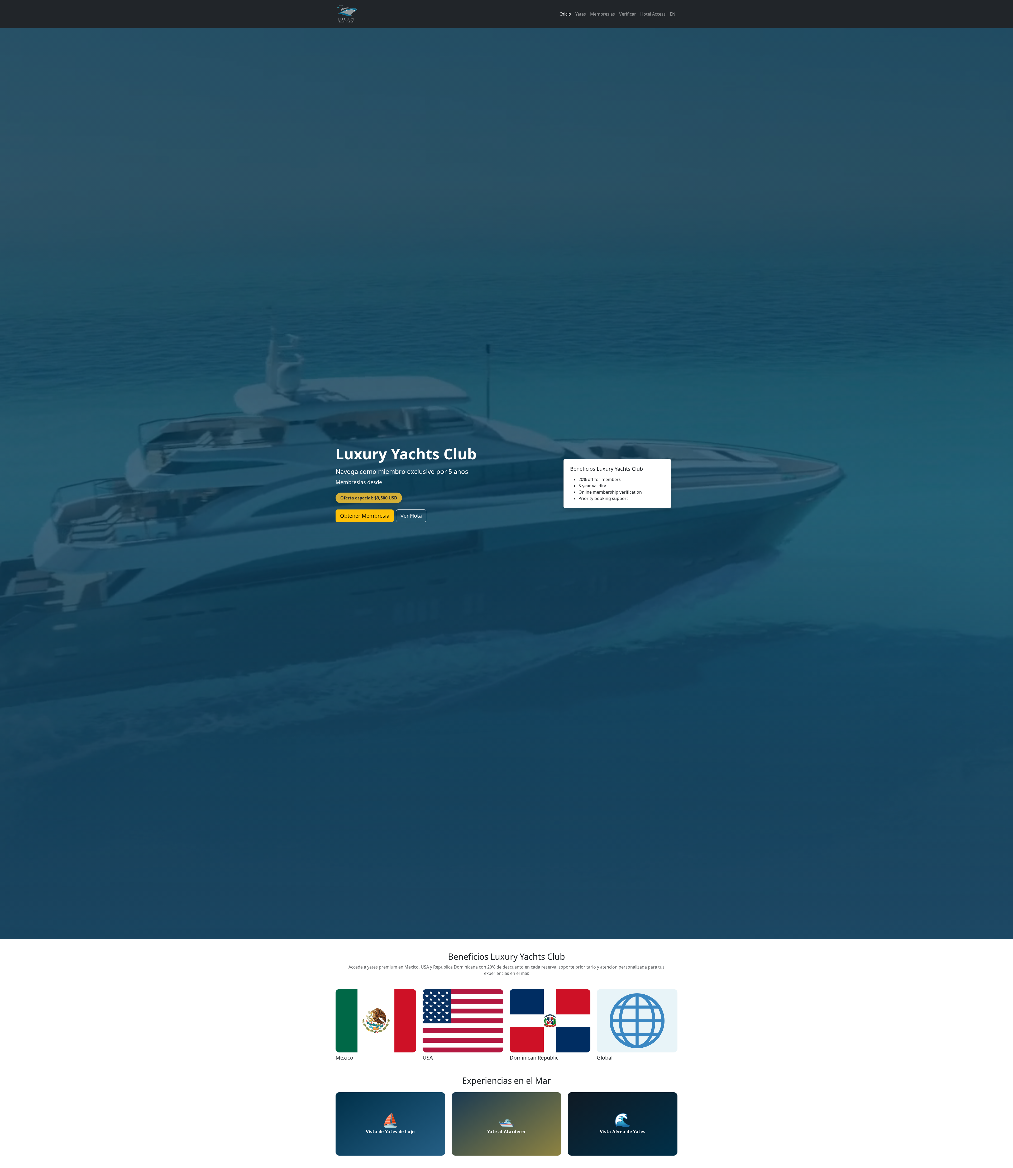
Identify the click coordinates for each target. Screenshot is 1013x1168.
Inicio (565, 14)
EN (672, 14)
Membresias (602, 14)
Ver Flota (411, 515)
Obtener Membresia (364, 515)
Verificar (627, 14)
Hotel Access (653, 14)
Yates (580, 14)
